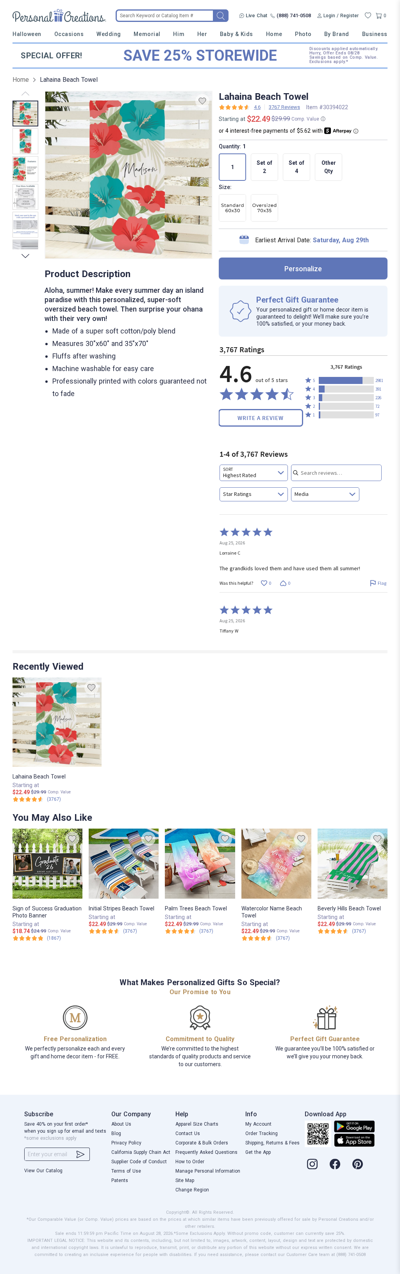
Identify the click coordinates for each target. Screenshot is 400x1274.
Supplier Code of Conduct (139, 1161)
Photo (303, 34)
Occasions (69, 34)
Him (178, 34)
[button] (346, 380)
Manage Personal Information (207, 1171)
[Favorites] (368, 15)
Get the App (258, 1152)
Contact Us (187, 1133)
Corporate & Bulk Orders (201, 1143)
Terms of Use (126, 1171)
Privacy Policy (126, 1143)
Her (202, 34)
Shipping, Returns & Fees (272, 1143)
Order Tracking (261, 1133)
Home (274, 34)
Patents (119, 1180)
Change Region (192, 1190)
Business (375, 34)
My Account (258, 1124)
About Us (121, 1124)
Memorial (147, 34)
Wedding (108, 34)
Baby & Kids (236, 34)
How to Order (189, 1161)
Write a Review (261, 418)
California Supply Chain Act (140, 1152)
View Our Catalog (43, 1170)
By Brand (336, 34)
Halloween (26, 34)
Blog (116, 1133)
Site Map (184, 1180)
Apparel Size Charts (196, 1124)
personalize (303, 269)
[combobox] (254, 473)
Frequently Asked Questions (206, 1152)
